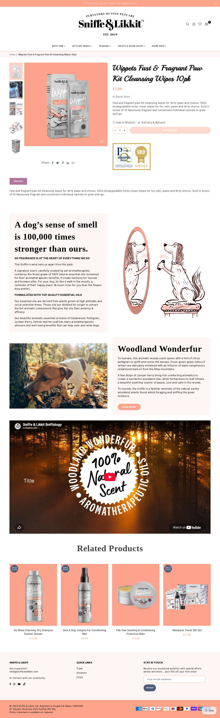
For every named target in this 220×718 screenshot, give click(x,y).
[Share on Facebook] (52, 162)
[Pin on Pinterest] (63, 162)
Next (104, 104)
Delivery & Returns (153, 122)
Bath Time (58, 46)
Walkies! (104, 46)
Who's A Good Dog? (130, 46)
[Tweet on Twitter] (57, 162)
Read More (129, 407)
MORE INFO (158, 46)
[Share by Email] (73, 162)
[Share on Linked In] (68, 162)
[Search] (187, 24)
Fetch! (149, 687)
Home (12, 54)
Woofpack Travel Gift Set (187, 630)
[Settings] (194, 24)
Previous (27, 104)
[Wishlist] (200, 24)
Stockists (81, 672)
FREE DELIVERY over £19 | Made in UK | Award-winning (110, 3)
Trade (79, 668)
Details (18, 181)
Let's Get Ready (81, 46)
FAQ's (79, 677)
